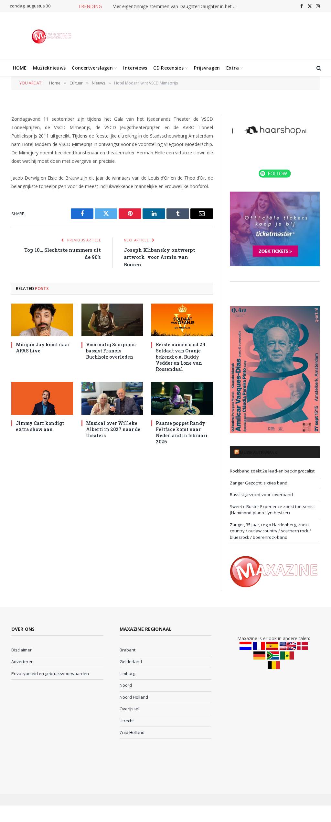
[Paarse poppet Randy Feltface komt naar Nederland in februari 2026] (182, 398)
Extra (232, 68)
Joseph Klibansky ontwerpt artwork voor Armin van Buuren (159, 257)
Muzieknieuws (49, 68)
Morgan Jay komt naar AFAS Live (43, 347)
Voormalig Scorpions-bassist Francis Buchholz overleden (111, 350)
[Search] (318, 68)
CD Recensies (168, 68)
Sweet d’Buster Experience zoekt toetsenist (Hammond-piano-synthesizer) (272, 510)
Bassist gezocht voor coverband (261, 494)
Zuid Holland (132, 732)
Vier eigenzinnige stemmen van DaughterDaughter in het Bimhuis (177, 6)
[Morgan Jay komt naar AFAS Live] (42, 320)
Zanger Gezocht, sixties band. (259, 483)
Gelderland (131, 661)
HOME (20, 68)
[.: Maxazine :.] (52, 36)
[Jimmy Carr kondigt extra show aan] (42, 398)
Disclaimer (21, 650)
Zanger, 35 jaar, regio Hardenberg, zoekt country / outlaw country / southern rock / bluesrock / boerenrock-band (270, 531)
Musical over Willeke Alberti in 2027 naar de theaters (113, 429)
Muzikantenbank (258, 452)
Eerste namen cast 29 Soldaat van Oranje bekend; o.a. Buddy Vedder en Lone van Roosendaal (180, 356)
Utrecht (127, 721)
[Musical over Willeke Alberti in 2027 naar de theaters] (112, 398)
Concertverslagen (92, 68)
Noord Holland (134, 697)
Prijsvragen (207, 68)
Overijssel (129, 709)
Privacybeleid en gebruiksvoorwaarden (50, 673)
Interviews (135, 68)
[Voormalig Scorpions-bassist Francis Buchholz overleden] (112, 320)
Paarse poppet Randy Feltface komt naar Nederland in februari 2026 (182, 432)
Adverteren (22, 661)
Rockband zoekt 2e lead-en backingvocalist (272, 471)
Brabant (127, 650)
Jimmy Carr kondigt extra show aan (40, 426)
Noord (126, 685)
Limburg (127, 673)
